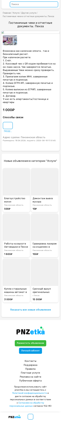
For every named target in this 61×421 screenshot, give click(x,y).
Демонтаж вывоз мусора (43, 200)
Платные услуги (30, 372)
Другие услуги (28, 13)
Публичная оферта (30, 380)
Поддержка (30, 365)
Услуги (16, 13)
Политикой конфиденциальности (29, 393)
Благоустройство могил (14, 200)
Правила (30, 369)
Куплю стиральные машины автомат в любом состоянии (15, 290)
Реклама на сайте (30, 376)
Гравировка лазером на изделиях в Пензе (45, 245)
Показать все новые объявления (30, 309)
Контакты (30, 361)
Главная (7, 13)
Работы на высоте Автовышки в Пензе (16, 245)
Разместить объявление (30, 343)
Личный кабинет (30, 350)
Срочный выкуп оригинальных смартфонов (42, 290)
